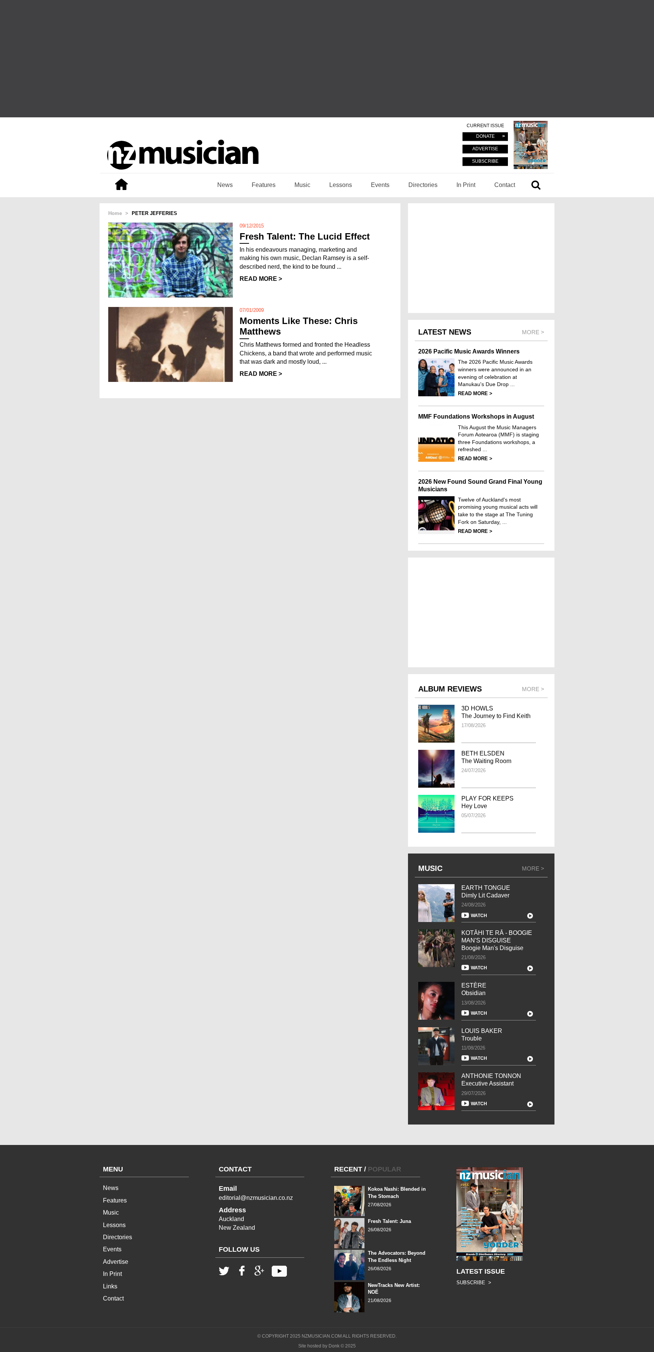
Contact (504, 185)
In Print (465, 185)
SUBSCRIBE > (473, 1282)
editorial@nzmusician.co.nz (256, 1198)
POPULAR (384, 1169)
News (225, 185)
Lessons (340, 185)
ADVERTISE (485, 149)
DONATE (485, 136)
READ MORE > (261, 279)
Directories (423, 185)
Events (380, 185)
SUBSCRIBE (485, 161)
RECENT (348, 1169)
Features (264, 185)
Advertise (115, 1262)
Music (302, 185)
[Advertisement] (327, 59)
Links (110, 1286)
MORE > (533, 868)
